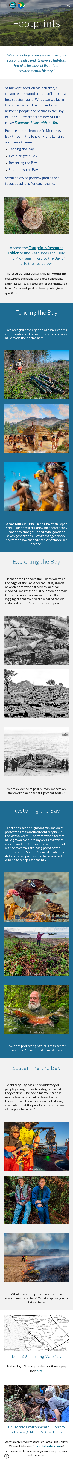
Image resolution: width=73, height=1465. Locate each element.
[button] (4, 5)
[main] (36, 23)
